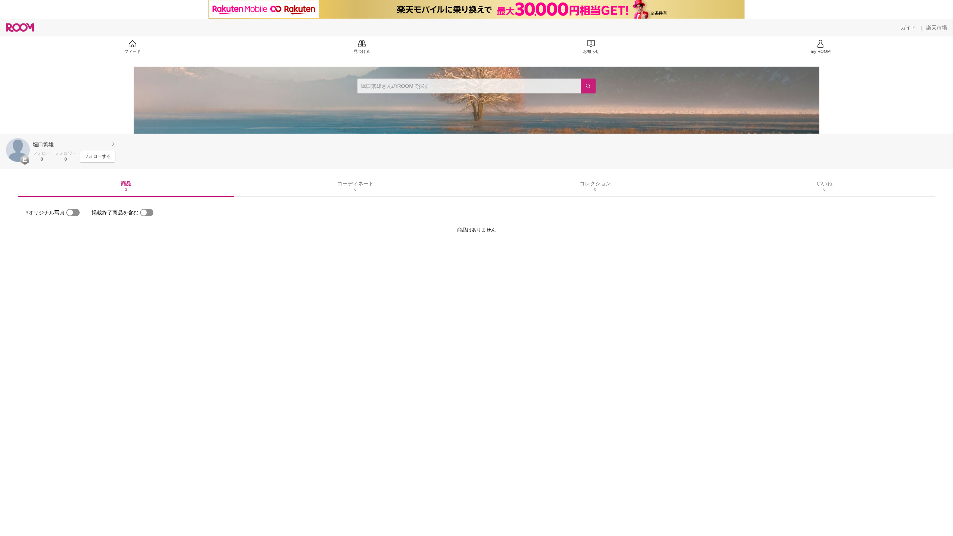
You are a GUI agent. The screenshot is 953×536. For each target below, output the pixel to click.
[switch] (73, 212)
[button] (18, 150)
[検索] (588, 86)
